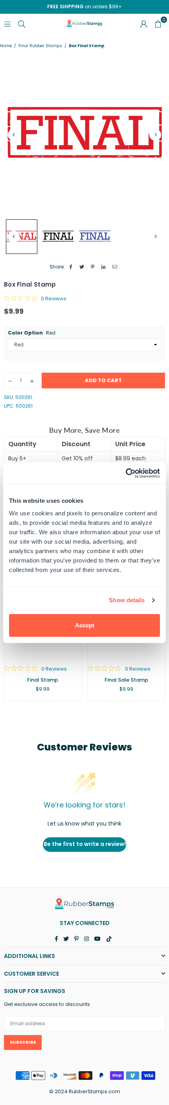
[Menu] (7, 23)
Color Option (31, 333)
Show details (127, 600)
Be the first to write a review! (85, 844)
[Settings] (144, 24)
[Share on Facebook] (71, 267)
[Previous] (14, 135)
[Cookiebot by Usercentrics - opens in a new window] (125, 473)
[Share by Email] (115, 267)
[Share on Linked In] (104, 267)
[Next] (155, 135)
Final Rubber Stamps (40, 46)
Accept (84, 625)
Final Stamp (42, 680)
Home (6, 46)
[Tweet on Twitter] (82, 267)
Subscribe (23, 1042)
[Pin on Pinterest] (93, 267)
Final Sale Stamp (126, 680)
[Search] (22, 23)
